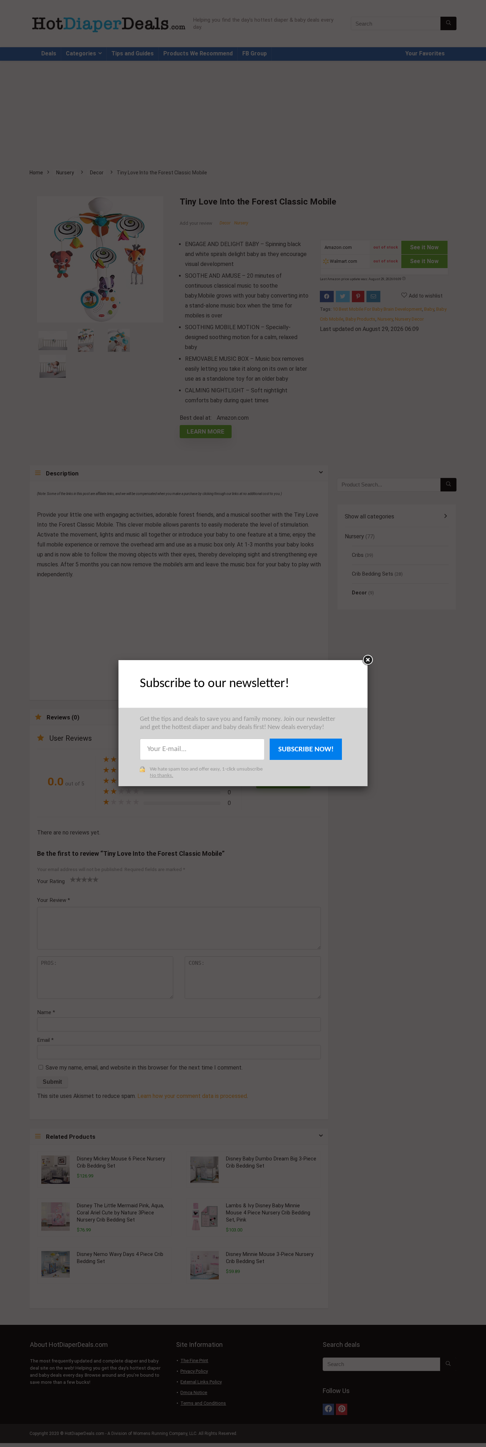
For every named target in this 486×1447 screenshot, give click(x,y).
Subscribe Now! (306, 749)
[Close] (367, 660)
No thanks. (161, 775)
